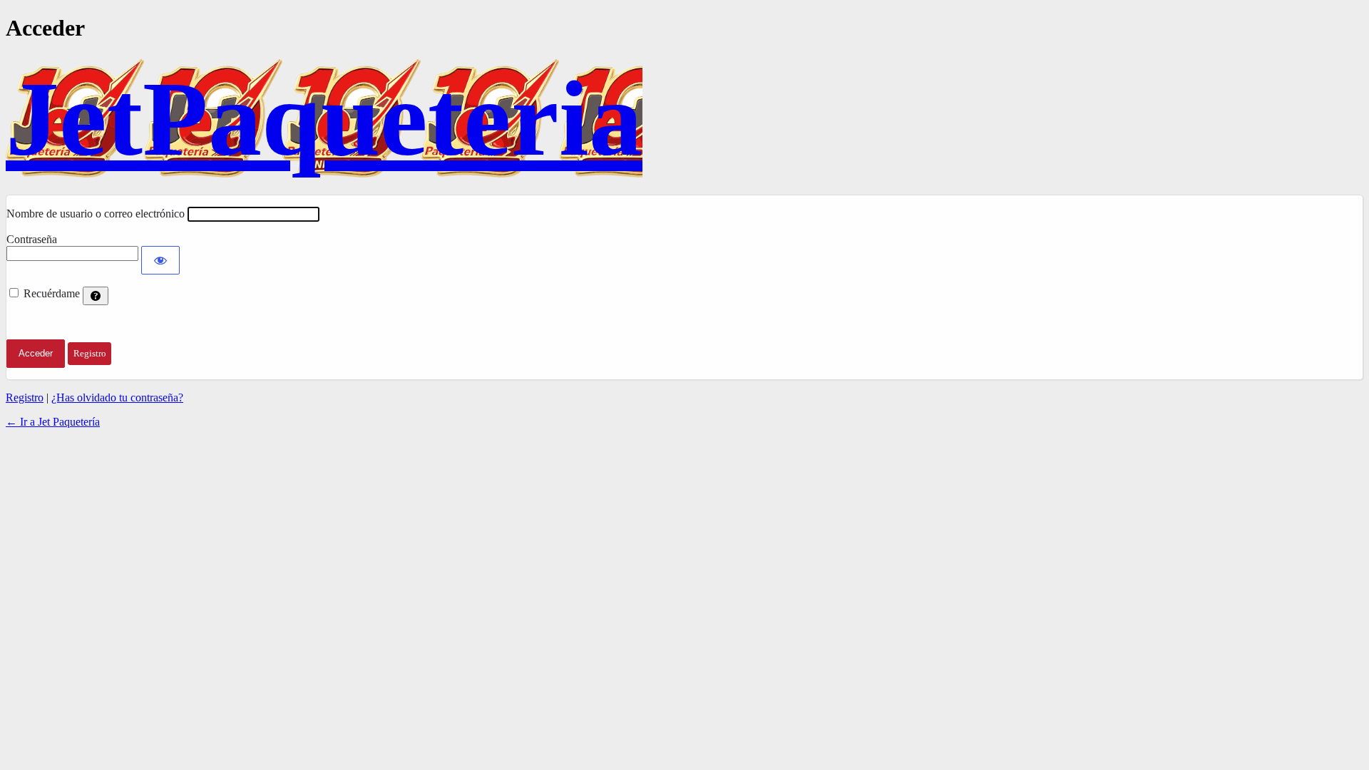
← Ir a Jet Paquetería (53, 422)
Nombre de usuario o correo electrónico (95, 213)
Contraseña (31, 239)
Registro (24, 397)
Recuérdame (52, 293)
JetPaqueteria (324, 118)
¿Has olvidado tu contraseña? (117, 397)
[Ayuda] (95, 296)
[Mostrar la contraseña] (160, 260)
